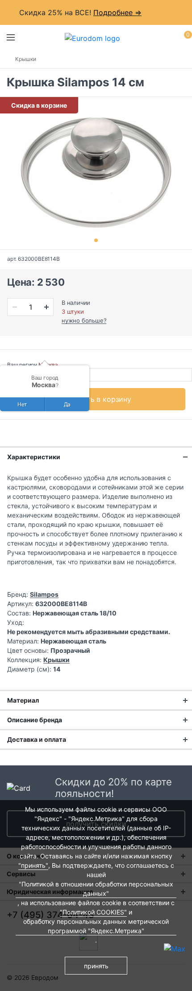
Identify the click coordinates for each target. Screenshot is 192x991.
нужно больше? (84, 320)
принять (96, 966)
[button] (96, 240)
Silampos (44, 594)
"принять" (33, 865)
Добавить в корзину (96, 399)
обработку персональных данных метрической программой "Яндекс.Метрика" (96, 926)
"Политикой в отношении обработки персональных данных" (96, 888)
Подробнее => (117, 12)
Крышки (25, 59)
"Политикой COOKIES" (93, 912)
